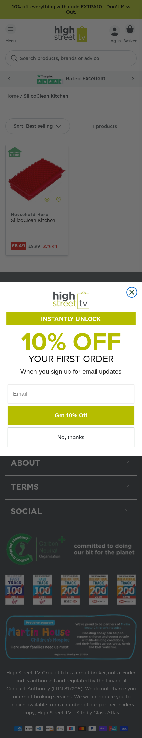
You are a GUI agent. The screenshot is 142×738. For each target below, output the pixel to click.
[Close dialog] (132, 292)
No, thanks (71, 437)
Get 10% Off (71, 415)
